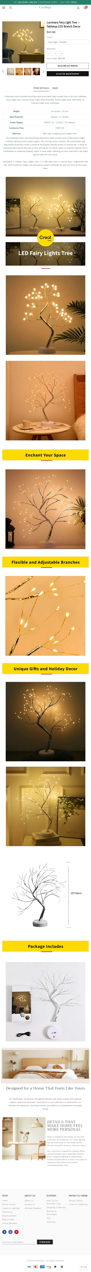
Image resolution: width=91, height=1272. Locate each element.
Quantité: (51, 48)
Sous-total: (52, 58)
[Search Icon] (10, 7)
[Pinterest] (16, 1232)
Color (50, 37)
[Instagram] (10, 1232)
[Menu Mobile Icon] (3, 7)
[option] (23, 42)
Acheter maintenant (67, 74)
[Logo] (45, 7)
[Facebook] (4, 1232)
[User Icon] (78, 7)
